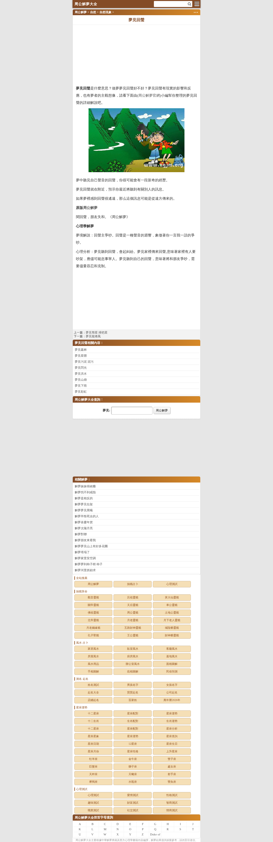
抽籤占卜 (132, 584)
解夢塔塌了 (82, 552)
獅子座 (133, 766)
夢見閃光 (81, 367)
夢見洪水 (81, 373)
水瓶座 (133, 781)
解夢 (83, 840)
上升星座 (171, 751)
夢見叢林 (81, 349)
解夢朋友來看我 (85, 540)
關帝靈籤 (93, 605)
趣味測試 (93, 802)
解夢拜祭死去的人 (87, 516)
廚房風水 (132, 656)
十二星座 (93, 713)
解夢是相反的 (84, 498)
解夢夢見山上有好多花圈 (91, 546)
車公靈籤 (171, 605)
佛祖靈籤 (93, 612)
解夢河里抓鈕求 (85, 570)
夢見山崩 (81, 379)
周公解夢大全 (84, 817)
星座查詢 (171, 736)
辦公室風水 (133, 663)
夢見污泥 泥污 (84, 361)
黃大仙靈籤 (172, 597)
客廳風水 (171, 648)
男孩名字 (132, 684)
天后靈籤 (132, 605)
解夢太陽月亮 (84, 528)
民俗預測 (171, 671)
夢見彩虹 (81, 391)
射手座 (172, 774)
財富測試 (132, 802)
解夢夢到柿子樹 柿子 (89, 564)
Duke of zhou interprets (155, 835)
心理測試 (171, 584)
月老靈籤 (132, 620)
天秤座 (93, 774)
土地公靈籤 (172, 612)
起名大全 (93, 692)
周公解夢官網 (149, 95)
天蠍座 (133, 774)
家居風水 (93, 648)
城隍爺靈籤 (172, 627)
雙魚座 (172, 781)
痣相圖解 (132, 671)
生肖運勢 (171, 721)
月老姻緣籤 (93, 627)
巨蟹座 (93, 766)
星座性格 (132, 751)
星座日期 (93, 743)
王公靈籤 (132, 635)
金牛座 (133, 759)
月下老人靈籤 (171, 620)
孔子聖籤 (93, 635)
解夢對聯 (81, 534)
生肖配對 (132, 721)
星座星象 (93, 736)
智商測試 (171, 802)
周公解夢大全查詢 (87, 399)
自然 (93, 12)
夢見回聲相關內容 (87, 343)
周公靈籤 (132, 612)
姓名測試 (93, 684)
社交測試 (132, 810)
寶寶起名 (132, 692)
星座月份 (93, 751)
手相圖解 (93, 671)
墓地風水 (171, 656)
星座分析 (171, 728)
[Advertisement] (136, 55)
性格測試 (171, 795)
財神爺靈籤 (172, 635)
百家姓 (133, 700)
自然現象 (106, 12)
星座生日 (171, 743)
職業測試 (93, 810)
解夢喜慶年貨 (84, 522)
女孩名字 (171, 684)
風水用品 (93, 663)
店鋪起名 (93, 700)
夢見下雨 (81, 385)
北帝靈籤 (93, 620)
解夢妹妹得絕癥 (85, 486)
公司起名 (171, 692)
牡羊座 (93, 759)
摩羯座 (93, 781)
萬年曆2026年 (171, 700)
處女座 (172, 766)
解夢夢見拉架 (84, 504)
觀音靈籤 (93, 597)
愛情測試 (132, 795)
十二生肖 (93, 721)
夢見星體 (81, 355)
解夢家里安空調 (85, 558)
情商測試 (171, 810)
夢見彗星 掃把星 (97, 332)
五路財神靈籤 (132, 627)
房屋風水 (93, 656)
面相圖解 (171, 663)
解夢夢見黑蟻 (84, 510)
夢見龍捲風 (93, 336)
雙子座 (172, 759)
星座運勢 (171, 713)
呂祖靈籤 (132, 597)
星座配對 (132, 713)
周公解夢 (81, 12)
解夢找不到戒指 (85, 492)
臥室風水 (132, 648)
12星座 (133, 743)
